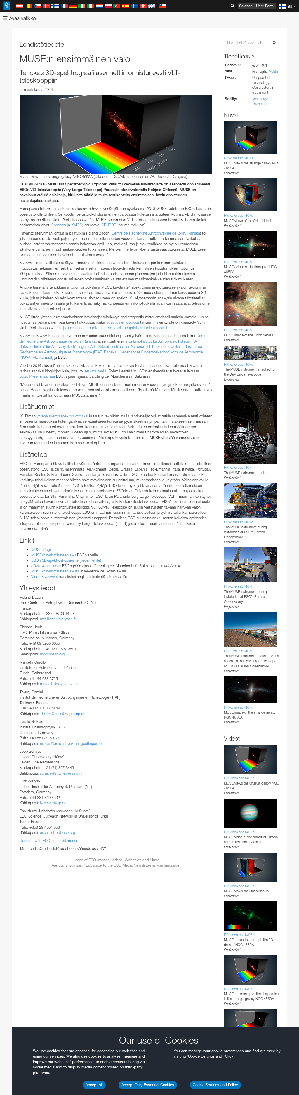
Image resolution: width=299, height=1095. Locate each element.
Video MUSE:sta (44, 576)
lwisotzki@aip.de (53, 802)
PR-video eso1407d (239, 935)
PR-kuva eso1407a (238, 158)
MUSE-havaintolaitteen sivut (54, 571)
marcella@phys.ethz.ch (59, 683)
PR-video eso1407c (239, 886)
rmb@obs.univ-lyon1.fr (58, 619)
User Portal (265, 6)
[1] (130, 298)
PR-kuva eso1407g (238, 522)
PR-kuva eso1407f (238, 467)
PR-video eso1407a (239, 778)
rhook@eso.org (52, 654)
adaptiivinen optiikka (122, 322)
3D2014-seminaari (46, 565)
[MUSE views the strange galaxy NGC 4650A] (116, 134)
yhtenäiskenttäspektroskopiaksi (62, 416)
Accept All (94, 1084)
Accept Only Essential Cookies (147, 1084)
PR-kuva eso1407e (238, 364)
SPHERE (109, 225)
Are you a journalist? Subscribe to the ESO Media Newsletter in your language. (116, 865)
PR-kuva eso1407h (238, 586)
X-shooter (58, 225)
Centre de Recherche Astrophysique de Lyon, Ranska (156, 233)
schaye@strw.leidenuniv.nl (61, 773)
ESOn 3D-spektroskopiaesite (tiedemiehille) (66, 560)
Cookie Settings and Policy (215, 1084)
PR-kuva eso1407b (238, 215)
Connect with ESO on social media (48, 840)
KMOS (76, 225)
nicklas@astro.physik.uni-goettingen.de (71, 743)
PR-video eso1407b (239, 832)
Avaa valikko (22, 18)
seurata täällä (95, 371)
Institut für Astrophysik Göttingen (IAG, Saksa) (71, 346)
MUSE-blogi (41, 549)
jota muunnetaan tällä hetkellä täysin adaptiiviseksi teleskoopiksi (115, 327)
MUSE (273, 71)
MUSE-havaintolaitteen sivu (53, 555)
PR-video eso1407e (239, 989)
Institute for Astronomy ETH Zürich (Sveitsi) (145, 346)
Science (246, 6)
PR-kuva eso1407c (238, 262)
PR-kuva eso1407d (238, 330)
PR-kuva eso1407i (238, 651)
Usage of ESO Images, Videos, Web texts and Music (116, 860)
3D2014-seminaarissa (37, 376)
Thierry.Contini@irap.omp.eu (62, 713)
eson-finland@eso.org (57, 832)
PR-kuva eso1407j (238, 707)
